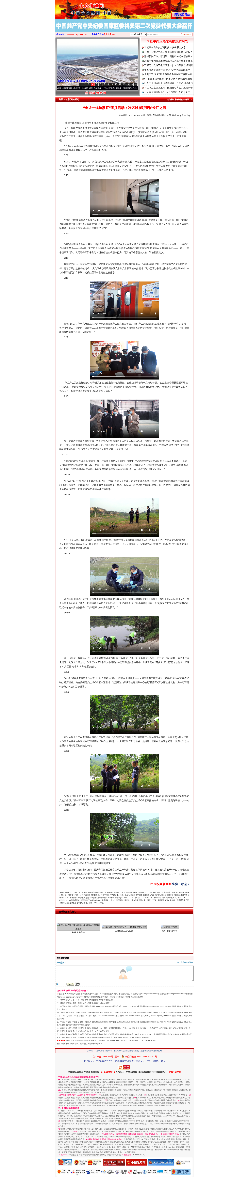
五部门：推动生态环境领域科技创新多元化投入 (168, 52)
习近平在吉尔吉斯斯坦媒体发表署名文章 (165, 47)
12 (124, 84)
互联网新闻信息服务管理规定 (101, 1000)
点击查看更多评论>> (185, 962)
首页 (61, 99)
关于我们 (90, 1051)
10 (116, 84)
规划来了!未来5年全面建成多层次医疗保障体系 (168, 74)
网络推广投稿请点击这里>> (179, 99)
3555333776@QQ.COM (77, 34)
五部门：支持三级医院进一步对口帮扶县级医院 (168, 65)
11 (120, 84)
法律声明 (108, 1051)
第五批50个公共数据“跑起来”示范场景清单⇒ (167, 70)
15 (135, 84)
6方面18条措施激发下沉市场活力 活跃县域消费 (168, 79)
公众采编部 (100, 1051)
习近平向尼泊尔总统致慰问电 (167, 41)
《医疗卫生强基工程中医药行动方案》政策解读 (168, 87)
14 (132, 84)
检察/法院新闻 (72, 99)
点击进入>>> (109, 34)
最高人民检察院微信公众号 (159, 115)
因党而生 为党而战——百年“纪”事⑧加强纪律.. (67, 88)
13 (128, 84)
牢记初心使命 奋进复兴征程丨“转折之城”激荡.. (107, 88)
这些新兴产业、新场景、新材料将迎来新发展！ (168, 56)
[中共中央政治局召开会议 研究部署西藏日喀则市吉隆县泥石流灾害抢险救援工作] (124, 29)
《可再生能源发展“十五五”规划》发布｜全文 (167, 92)
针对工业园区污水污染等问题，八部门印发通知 (168, 83)
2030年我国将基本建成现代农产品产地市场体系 (168, 61)
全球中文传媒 (79, 8)
